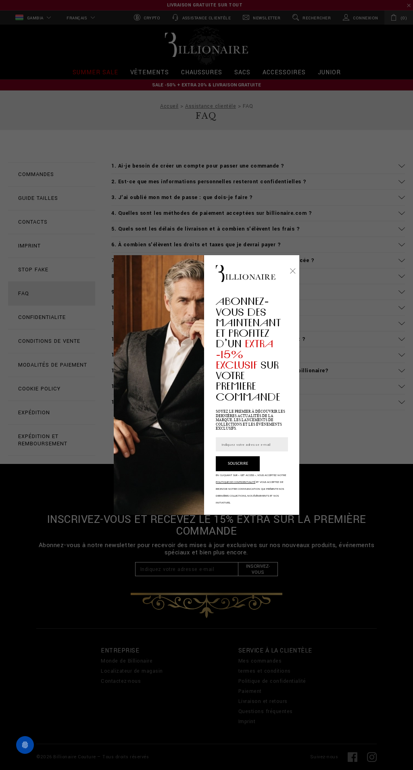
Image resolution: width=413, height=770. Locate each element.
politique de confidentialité (235, 482)
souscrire (238, 464)
